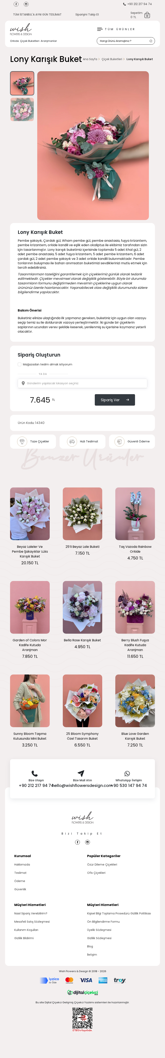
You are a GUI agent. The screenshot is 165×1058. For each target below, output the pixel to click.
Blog (90, 946)
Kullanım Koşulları (26, 930)
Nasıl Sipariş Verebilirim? (30, 913)
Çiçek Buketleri (29, 41)
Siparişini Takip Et (87, 14)
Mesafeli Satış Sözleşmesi (32, 922)
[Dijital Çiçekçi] (82, 992)
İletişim (92, 955)
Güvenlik (20, 889)
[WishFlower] (21, 29)
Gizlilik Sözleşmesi (99, 938)
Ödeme (19, 881)
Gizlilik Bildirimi (24, 938)
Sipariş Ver (110, 399)
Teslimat (20, 873)
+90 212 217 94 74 (139, 4)
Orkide (14, 41)
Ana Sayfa (90, 59)
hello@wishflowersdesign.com (82, 785)
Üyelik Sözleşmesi (99, 930)
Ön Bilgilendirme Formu (103, 922)
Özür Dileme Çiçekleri (102, 865)
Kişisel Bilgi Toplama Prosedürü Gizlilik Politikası (119, 913)
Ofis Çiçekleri (96, 873)
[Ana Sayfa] (82, 821)
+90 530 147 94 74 (128, 785)
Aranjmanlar (49, 41)
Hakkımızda (22, 865)
